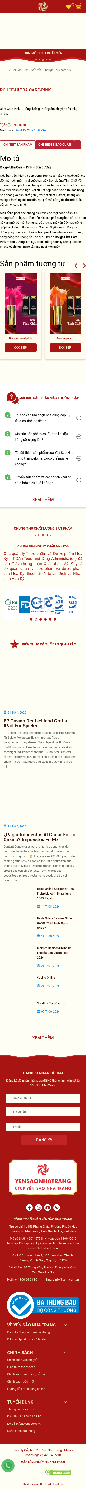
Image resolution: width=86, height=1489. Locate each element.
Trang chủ (6, 69)
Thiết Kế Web (30, 1484)
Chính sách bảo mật (20, 1381)
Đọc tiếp (20, 347)
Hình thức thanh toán (21, 1367)
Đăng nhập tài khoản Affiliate (26, 1339)
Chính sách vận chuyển (22, 1360)
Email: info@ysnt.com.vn (24, 1423)
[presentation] (75, 265)
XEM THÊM (43, 499)
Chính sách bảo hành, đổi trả (26, 1374)
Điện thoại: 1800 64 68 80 (24, 1416)
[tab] (18, 144)
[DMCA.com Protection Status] (58, 1472)
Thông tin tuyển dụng (21, 1409)
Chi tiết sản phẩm (17, 144)
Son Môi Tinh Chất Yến (27, 70)
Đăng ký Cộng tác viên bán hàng (28, 1332)
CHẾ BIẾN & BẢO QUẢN (54, 144)
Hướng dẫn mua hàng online (26, 1389)
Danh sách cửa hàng (21, 1431)
